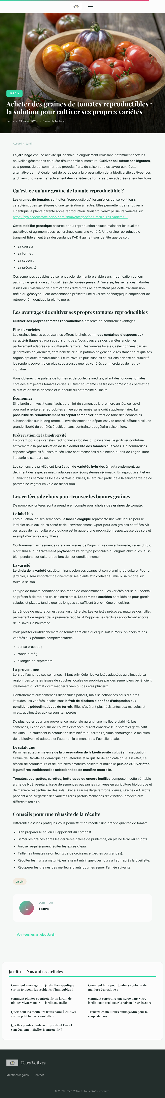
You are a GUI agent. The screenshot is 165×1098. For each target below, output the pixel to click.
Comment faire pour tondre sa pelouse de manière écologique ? (117, 987)
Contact (38, 1075)
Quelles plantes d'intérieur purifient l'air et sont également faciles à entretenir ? (41, 1027)
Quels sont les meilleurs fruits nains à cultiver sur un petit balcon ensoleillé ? (43, 1014)
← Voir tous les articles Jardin (34, 934)
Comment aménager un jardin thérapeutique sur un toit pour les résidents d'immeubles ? (42, 987)
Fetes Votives (33, 1062)
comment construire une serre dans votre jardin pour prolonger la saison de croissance (120, 1000)
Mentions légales (17, 1075)
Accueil (17, 143)
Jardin (14, 93)
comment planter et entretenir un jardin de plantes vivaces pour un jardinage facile (41, 1000)
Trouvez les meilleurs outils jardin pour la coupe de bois (118, 1014)
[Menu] (91, 6)
